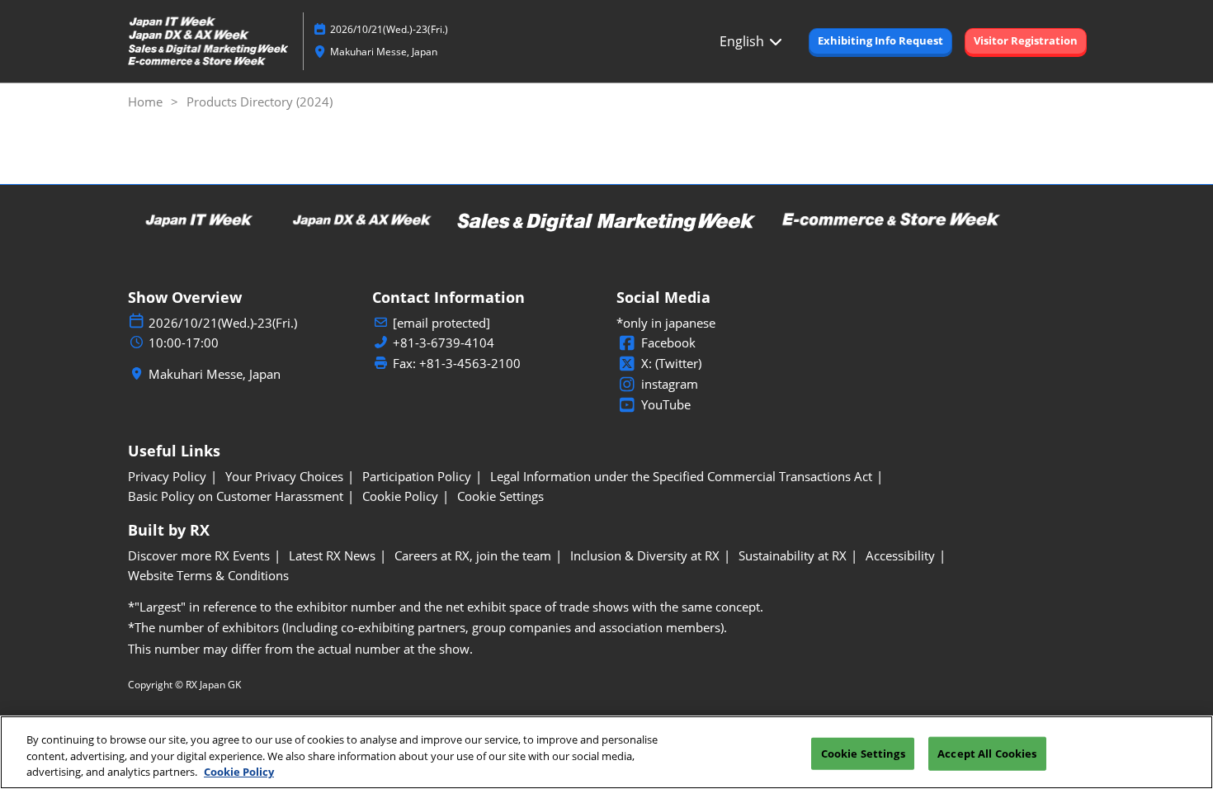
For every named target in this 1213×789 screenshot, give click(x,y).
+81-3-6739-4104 (443, 343)
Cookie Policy (239, 771)
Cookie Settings (863, 752)
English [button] (743, 41)
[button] (880, 41)
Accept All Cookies (986, 752)
